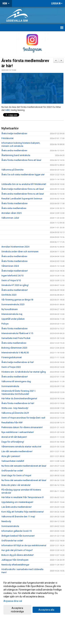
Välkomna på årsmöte (12, 169)
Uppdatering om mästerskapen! (17, 502)
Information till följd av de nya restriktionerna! (23, 545)
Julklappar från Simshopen (14, 560)
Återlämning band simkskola (15, 155)
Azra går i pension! (10, 456)
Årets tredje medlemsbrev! (14, 270)
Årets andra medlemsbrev (14, 150)
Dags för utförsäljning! (12, 441)
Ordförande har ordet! (12, 470)
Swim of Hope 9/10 (11, 280)
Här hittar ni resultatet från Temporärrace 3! (22, 497)
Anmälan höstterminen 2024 (15, 246)
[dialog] (32, 597)
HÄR (7, 110)
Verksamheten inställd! (12, 461)
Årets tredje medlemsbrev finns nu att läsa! (22, 189)
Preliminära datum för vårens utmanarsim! (22, 427)
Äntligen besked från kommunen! (18, 535)
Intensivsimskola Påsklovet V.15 (17, 333)
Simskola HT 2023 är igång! (15, 285)
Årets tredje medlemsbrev (14, 133)
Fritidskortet (7, 138)
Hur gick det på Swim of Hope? (17, 550)
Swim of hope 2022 (11, 367)
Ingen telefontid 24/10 (12, 275)
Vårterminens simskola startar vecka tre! (21, 446)
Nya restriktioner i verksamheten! (17, 432)
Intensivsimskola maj (11, 314)
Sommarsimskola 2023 (12, 304)
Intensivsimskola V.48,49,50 (15, 352)
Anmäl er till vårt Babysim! (14, 437)
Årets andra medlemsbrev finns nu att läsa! (22, 193)
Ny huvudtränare (9, 309)
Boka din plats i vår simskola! (16, 485)
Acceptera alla (46, 609)
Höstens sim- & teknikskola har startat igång (23, 372)
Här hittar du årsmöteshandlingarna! (19, 398)
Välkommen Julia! (10, 218)
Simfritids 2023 (8, 295)
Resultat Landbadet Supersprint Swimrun (21, 198)
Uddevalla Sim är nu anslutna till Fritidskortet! (23, 184)
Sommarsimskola (10, 386)
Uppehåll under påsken (13, 319)
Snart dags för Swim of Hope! (16, 475)
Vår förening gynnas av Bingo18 (17, 299)
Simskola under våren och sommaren (19, 251)
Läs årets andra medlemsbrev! (16, 507)
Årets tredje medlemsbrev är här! (17, 362)
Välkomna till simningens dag (16, 381)
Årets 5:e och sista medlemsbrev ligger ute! (23, 174)
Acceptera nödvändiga (17, 610)
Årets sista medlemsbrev (13, 208)
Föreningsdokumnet (11, 357)
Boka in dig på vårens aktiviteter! (17, 555)
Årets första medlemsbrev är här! (17, 403)
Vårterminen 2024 (10, 266)
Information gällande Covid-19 (16, 531)
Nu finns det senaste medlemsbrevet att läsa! (23, 466)
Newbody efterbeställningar (15, 564)
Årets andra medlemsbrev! (14, 290)
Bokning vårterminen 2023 (14, 347)
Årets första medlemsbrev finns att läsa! (21, 160)
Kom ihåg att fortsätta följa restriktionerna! (22, 511)
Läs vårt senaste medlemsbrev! (16, 451)
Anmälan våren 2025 (11, 213)
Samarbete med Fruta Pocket (15, 338)
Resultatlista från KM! (12, 422)
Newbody (6, 521)
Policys (4, 323)
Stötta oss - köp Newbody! (14, 408)
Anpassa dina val (12, 601)
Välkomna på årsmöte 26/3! (15, 413)
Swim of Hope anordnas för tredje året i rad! (23, 417)
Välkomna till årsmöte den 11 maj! (18, 516)
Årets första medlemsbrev (14, 203)
